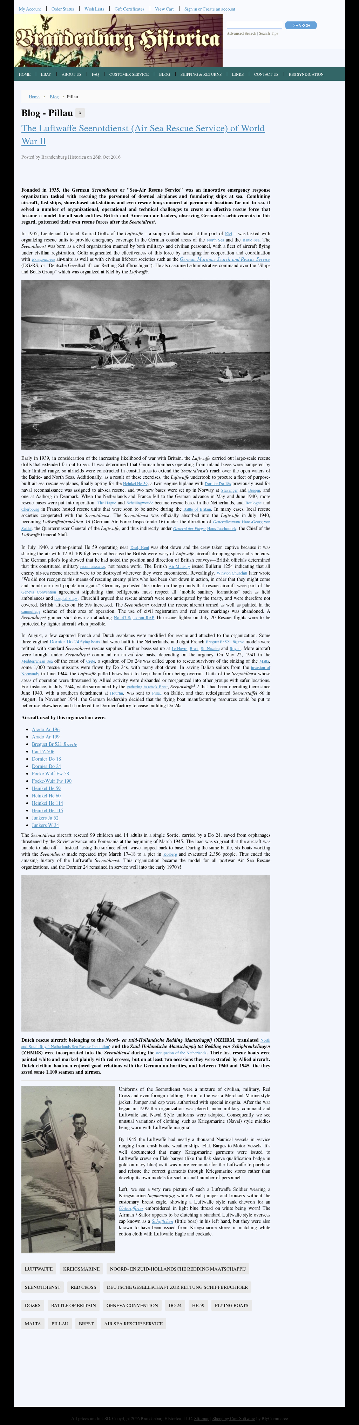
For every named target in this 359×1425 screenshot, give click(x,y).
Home (34, 96)
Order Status (63, 9)
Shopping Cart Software (233, 1418)
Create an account (219, 9)
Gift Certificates (129, 9)
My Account (30, 9)
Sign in (190, 9)
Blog (54, 96)
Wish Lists (94, 9)
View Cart (164, 9)
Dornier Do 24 (64, 641)
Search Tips (268, 33)
